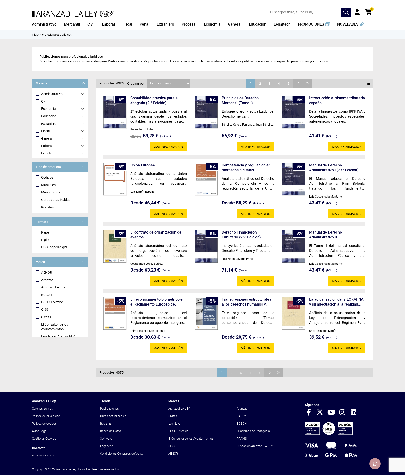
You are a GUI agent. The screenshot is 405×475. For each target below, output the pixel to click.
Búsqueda (346, 12)
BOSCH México (52, 302)
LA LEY (241, 416)
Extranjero (48, 124)
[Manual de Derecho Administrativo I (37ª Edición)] (293, 179)
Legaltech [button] (282, 24)
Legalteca (106, 446)
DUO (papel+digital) (55, 247)
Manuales (48, 185)
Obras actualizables (55, 200)
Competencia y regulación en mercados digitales (246, 167)
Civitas (46, 317)
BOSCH (46, 295)
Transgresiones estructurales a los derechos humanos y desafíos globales (246, 302)
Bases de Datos (110, 431)
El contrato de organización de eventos (155, 234)
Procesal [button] (189, 24)
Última (307, 83)
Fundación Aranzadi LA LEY (255, 446)
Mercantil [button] (72, 24)
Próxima (297, 83)
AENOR (46, 272)
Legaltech (48, 153)
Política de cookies (44, 423)
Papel (45, 232)
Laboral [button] (108, 24)
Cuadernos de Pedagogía (253, 431)
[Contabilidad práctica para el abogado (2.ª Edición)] (115, 112)
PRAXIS (242, 438)
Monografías (50, 192)
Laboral (46, 146)
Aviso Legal (39, 431)
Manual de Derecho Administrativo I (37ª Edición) (334, 167)
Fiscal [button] (127, 24)
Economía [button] (212, 24)
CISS (44, 309)
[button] (314, 24)
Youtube (331, 413)
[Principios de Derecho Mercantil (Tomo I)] (206, 112)
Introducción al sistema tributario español (337, 100)
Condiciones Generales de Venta (121, 453)
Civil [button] (90, 24)
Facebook (308, 413)
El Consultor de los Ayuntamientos (54, 326)
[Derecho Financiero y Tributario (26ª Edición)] (206, 246)
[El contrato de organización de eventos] (115, 246)
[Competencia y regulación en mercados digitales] (206, 179)
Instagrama (342, 413)
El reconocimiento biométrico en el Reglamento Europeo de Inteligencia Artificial (157, 302)
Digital (45, 240)
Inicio (35, 34)
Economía (48, 109)
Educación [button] (257, 24)
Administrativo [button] (44, 24)
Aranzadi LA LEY (53, 287)
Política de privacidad (46, 416)
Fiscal (45, 131)
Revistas (47, 207)
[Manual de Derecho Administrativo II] (293, 246)
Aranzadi (47, 280)
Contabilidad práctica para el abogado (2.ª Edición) (154, 100)
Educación (48, 116)
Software (106, 438)
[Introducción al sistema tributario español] (293, 112)
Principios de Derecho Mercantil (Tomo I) (240, 100)
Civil (44, 101)
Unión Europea (142, 165)
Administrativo (52, 94)
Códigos (47, 177)
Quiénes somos (42, 408)
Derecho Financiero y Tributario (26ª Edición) (241, 234)
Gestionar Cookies (44, 438)
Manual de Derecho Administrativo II (325, 234)
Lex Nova (174, 423)
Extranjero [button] (165, 24)
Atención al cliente (44, 455)
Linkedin (353, 413)
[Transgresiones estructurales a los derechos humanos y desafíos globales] (206, 313)
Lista (368, 83)
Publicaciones (109, 408)
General (46, 138)
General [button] (234, 24)
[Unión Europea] (115, 179)
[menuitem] (44, 24)
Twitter (320, 413)
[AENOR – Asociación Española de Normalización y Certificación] (329, 434)
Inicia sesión (357, 12)
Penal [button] (144, 24)
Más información (168, 147)
